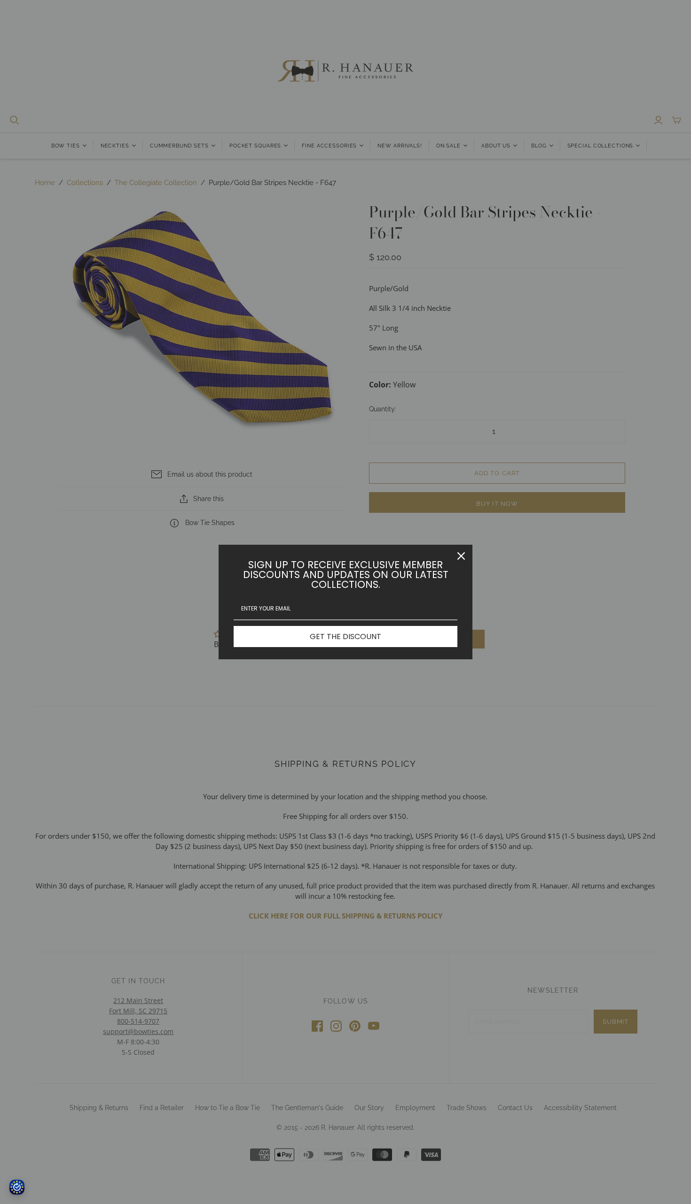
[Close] (461, 556)
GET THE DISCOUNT (345, 636)
